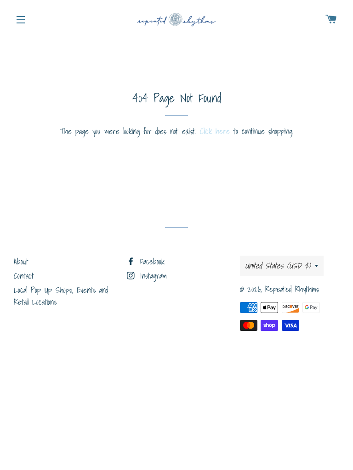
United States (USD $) (277, 265)
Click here (215, 131)
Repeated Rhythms (292, 289)
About (21, 261)
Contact (24, 275)
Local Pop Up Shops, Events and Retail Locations (61, 296)
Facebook (151, 261)
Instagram (152, 275)
